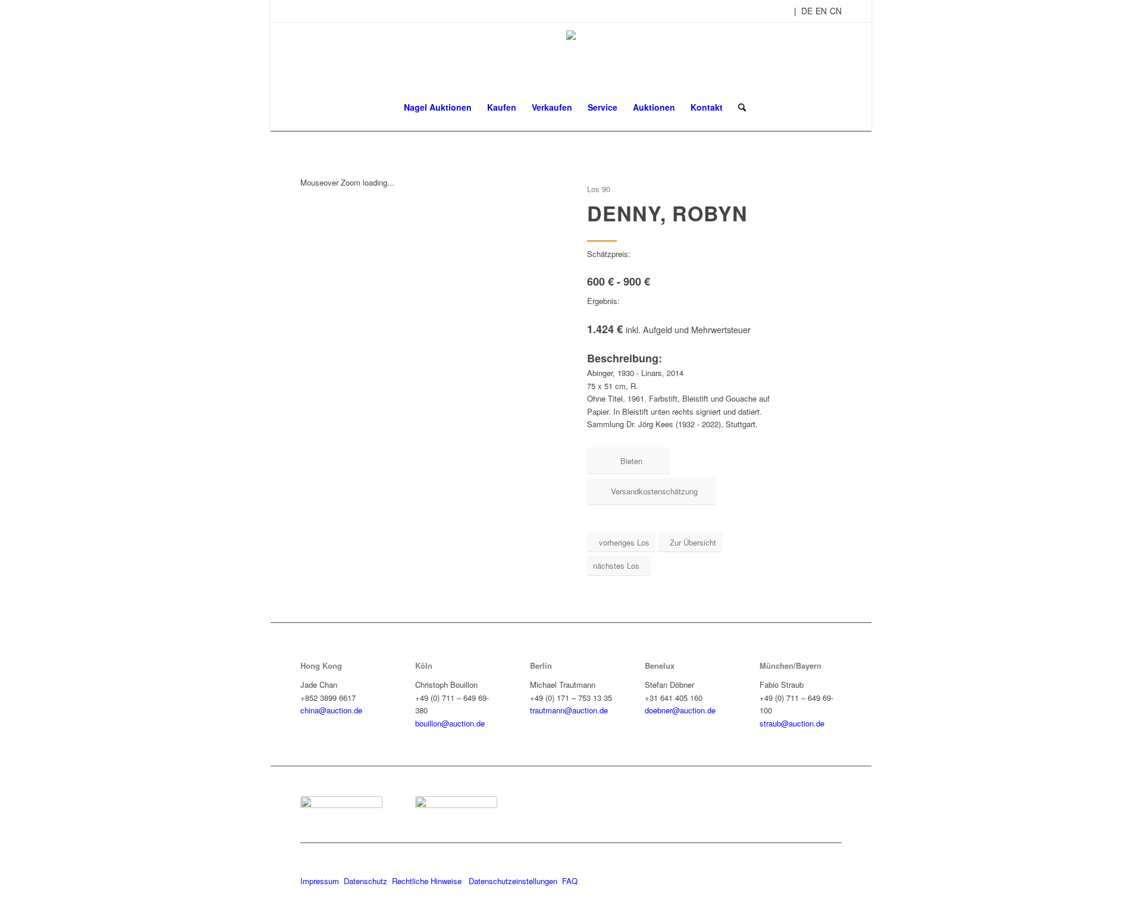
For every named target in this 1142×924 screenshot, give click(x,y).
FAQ (570, 881)
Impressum (319, 881)
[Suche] (738, 107)
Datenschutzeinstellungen (513, 881)
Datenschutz (365, 881)
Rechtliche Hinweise (428, 881)
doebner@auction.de (680, 710)
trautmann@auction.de (569, 710)
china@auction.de (331, 710)
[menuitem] (437, 107)
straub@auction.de (792, 723)
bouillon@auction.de (450, 723)
